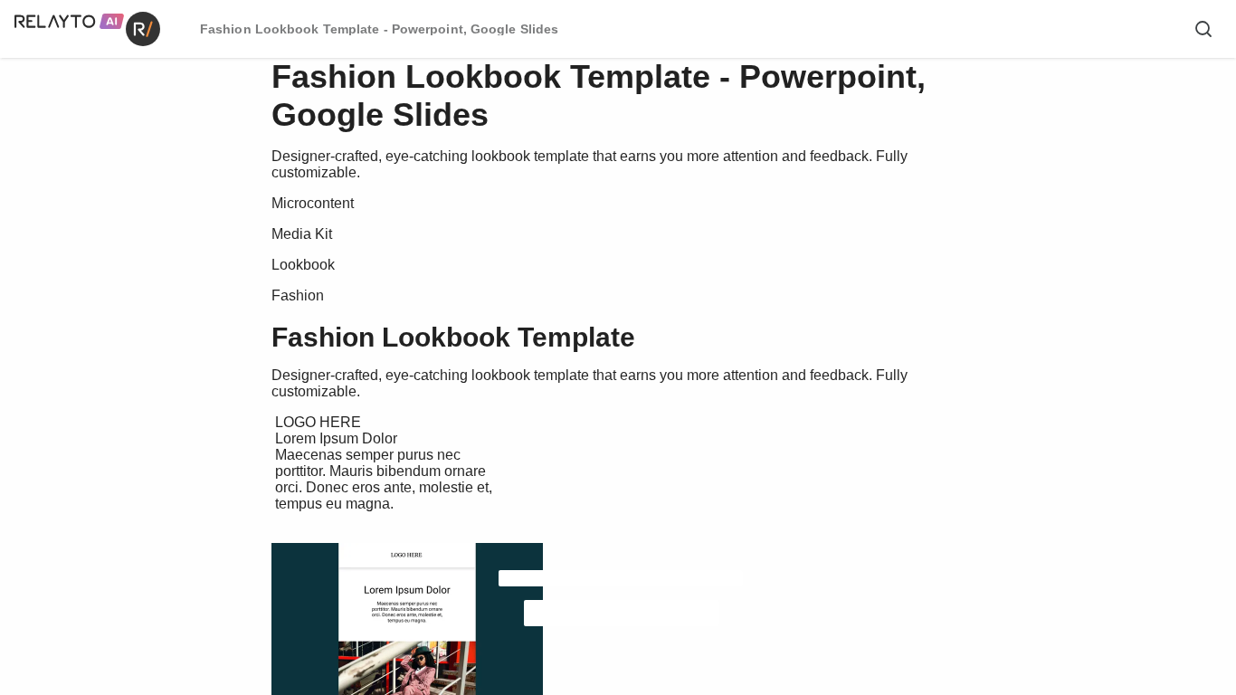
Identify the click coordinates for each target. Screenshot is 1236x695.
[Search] (1203, 29)
